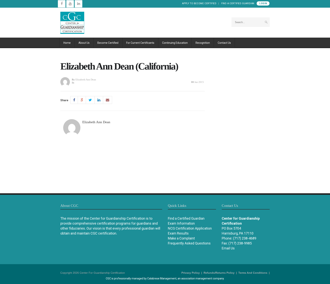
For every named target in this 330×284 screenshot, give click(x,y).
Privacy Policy (190, 272)
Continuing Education (175, 42)
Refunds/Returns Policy (219, 272)
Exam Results (178, 233)
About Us (84, 42)
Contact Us (224, 42)
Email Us (228, 248)
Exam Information (181, 223)
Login (263, 3)
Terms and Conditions (252, 272)
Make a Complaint (181, 238)
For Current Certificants (140, 42)
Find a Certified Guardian (237, 3)
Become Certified (107, 42)
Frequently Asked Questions (189, 243)
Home (67, 42)
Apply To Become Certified (199, 3)
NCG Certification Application (190, 228)
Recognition (203, 42)
